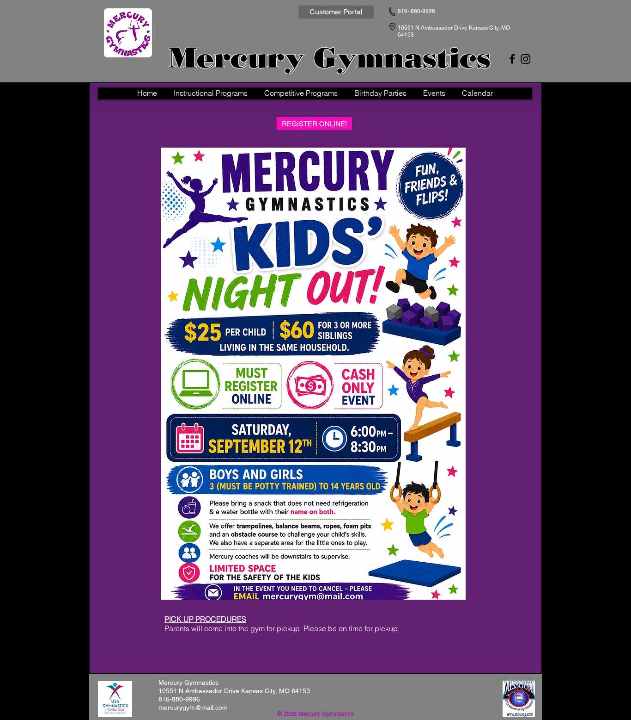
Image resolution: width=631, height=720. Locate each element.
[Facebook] (512, 58)
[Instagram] (525, 58)
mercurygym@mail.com (193, 707)
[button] (210, 93)
